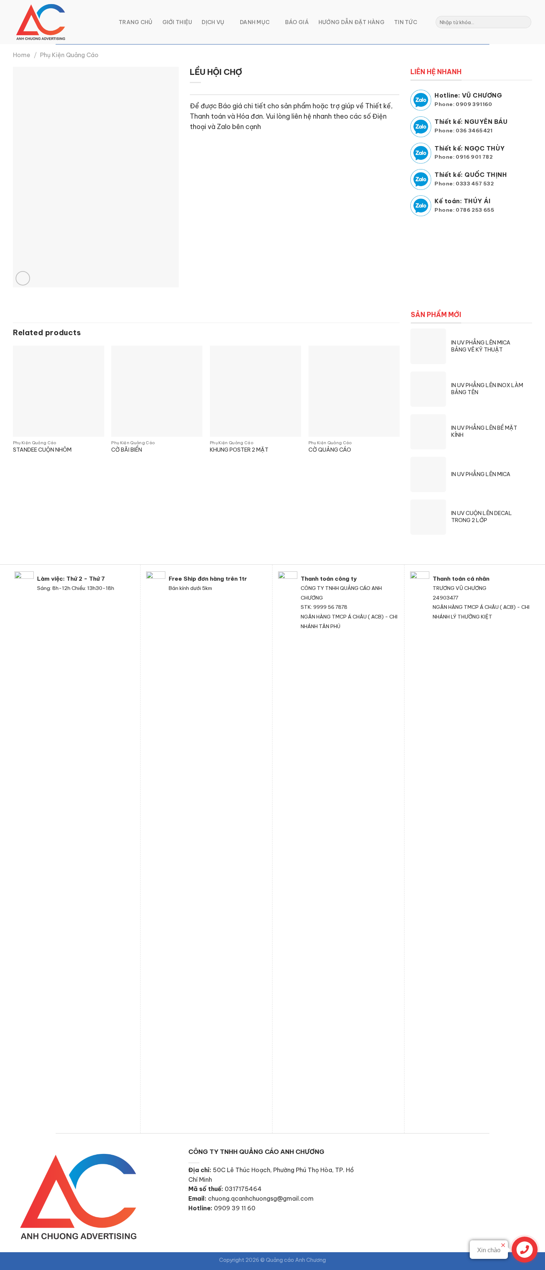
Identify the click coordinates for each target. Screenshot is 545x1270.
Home (21, 55)
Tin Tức (405, 22)
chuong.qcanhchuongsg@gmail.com (261, 1198)
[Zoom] (23, 278)
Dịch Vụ (213, 22)
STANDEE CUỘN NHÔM (42, 449)
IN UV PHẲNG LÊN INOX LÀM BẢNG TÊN (487, 389)
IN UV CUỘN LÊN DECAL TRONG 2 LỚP (481, 517)
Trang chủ (136, 22)
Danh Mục (255, 22)
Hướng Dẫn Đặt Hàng (351, 22)
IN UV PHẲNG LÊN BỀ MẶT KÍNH (484, 431)
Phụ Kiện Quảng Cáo (69, 55)
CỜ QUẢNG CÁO (329, 449)
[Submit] (524, 22)
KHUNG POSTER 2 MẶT (239, 449)
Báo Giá (297, 22)
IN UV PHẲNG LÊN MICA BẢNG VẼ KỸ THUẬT (481, 346)
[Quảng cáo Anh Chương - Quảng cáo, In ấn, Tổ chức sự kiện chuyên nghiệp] (60, 22)
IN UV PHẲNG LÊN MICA (481, 474)
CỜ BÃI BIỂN (126, 449)
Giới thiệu (177, 22)
